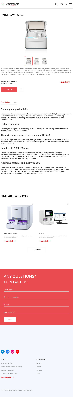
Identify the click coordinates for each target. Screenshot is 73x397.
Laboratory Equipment (7, 370)
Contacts (39, 370)
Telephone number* (12, 297)
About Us (39, 363)
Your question (9, 312)
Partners (38, 366)
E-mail (6, 305)
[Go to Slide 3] (44, 61)
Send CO (9, 89)
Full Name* (8, 290)
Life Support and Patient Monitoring (11, 366)
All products (36, 249)
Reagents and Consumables (9, 373)
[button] (36, 35)
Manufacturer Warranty (9, 82)
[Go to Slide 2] (36, 61)
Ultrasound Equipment (7, 363)
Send (9, 319)
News (38, 373)
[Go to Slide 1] (29, 61)
